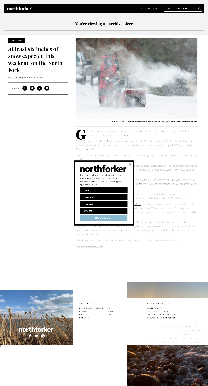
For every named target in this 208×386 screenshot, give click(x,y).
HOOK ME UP (103, 217)
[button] (104, 180)
